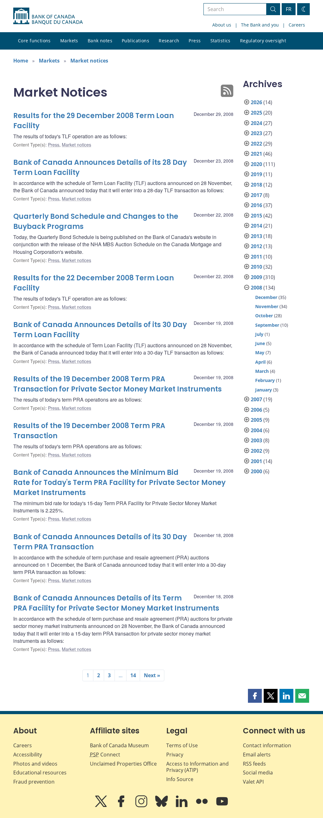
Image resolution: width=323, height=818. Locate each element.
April (260, 362)
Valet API (253, 781)
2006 (256, 409)
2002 (256, 450)
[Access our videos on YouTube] (222, 805)
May (259, 352)
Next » (152, 675)
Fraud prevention (34, 781)
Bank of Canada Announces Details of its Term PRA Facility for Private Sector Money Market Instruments (116, 603)
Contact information (267, 745)
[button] (255, 696)
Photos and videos (35, 763)
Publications (135, 41)
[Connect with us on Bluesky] (162, 805)
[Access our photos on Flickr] (202, 805)
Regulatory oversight (263, 41)
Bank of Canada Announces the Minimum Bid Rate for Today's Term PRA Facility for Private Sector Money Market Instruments (119, 483)
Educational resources (40, 772)
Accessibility (27, 754)
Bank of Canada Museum (119, 745)
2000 (256, 471)
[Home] (48, 16)
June (260, 343)
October (264, 316)
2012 (256, 246)
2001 (256, 461)
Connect (105, 754)
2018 (256, 184)
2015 (256, 215)
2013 (256, 236)
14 (133, 675)
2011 (256, 256)
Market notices (89, 60)
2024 (256, 123)
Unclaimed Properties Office (123, 763)
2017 (256, 195)
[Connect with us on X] (101, 805)
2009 (256, 277)
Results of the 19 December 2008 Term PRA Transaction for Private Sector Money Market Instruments (117, 384)
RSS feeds (254, 763)
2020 (256, 164)
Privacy (174, 754)
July (259, 334)
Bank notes (100, 41)
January (263, 390)
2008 (256, 287)
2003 (256, 440)
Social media (258, 772)
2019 (256, 174)
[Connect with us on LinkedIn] (182, 805)
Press (195, 41)
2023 (256, 133)
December (266, 297)
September (267, 325)
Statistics (220, 41)
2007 (256, 399)
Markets (69, 41)
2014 (256, 225)
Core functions (34, 41)
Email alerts (257, 754)
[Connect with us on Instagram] (142, 805)
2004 (256, 430)
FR (288, 9)
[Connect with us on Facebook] (122, 805)
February (265, 380)
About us (221, 25)
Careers (297, 25)
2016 (256, 205)
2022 (256, 143)
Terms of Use (182, 745)
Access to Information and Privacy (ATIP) (197, 767)
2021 (256, 153)
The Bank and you (260, 25)
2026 (256, 102)
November (266, 306)
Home (20, 60)
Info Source (179, 779)
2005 (256, 419)
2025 (256, 112)
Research (169, 41)
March (262, 371)
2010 (256, 266)
